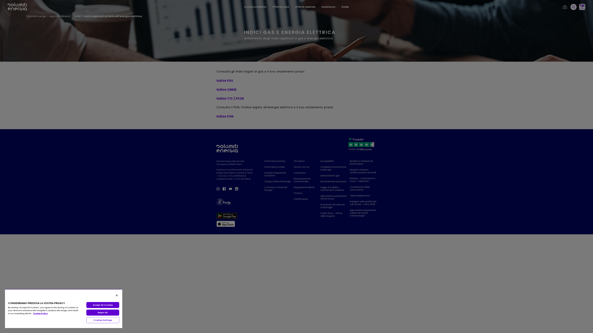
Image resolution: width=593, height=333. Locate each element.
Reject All (103, 312)
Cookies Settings (102, 320)
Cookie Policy (40, 313)
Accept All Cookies (103, 305)
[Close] (116, 295)
